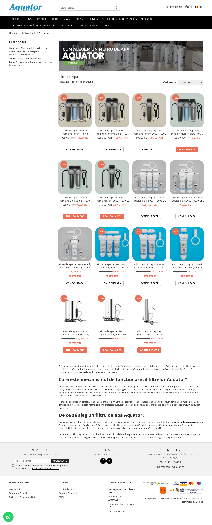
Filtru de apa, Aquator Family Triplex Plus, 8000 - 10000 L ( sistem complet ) (149, 199)
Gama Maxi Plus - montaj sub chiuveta (28, 48)
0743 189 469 (172, 462)
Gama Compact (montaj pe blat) (25, 58)
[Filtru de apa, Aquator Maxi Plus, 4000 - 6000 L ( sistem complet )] (187, 244)
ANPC (61, 497)
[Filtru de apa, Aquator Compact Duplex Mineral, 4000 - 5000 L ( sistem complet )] (75, 311)
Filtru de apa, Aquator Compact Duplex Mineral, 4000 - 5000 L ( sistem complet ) (75, 333)
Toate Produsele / (28, 33)
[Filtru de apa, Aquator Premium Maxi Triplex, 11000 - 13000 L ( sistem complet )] (187, 110)
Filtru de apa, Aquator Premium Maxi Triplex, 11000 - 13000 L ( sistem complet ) (187, 132)
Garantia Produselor (69, 493)
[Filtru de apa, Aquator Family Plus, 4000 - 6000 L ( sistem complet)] (75, 244)
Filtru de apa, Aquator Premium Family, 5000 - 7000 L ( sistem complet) (149, 132)
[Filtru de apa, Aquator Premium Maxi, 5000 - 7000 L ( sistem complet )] (112, 177)
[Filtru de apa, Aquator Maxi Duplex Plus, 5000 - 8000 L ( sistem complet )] (149, 244)
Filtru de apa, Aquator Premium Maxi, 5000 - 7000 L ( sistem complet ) (112, 199)
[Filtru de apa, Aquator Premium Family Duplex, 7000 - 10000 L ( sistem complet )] (112, 110)
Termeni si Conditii (18, 493)
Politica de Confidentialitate (45, 468)
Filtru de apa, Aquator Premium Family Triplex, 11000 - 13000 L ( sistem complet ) (75, 132)
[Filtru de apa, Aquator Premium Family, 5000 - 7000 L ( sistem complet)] (149, 110)
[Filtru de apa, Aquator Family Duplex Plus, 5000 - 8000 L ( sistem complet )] (187, 177)
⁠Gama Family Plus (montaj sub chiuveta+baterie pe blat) (24, 53)
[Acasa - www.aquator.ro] (25, 7)
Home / (13, 33)
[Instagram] (109, 461)
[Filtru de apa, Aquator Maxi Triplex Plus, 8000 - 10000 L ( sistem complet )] (112, 244)
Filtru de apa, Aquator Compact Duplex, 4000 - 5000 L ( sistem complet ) (112, 333)
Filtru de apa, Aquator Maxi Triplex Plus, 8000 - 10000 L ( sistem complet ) (112, 266)
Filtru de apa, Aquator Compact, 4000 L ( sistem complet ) (149, 333)
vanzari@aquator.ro (172, 466)
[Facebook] (103, 461)
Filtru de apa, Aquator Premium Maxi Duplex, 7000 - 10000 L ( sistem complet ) (75, 199)
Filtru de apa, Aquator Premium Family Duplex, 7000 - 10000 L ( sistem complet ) (112, 132)
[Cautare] (117, 8)
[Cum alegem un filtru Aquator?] (131, 56)
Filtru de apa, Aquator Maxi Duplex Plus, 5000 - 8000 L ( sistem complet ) (149, 266)
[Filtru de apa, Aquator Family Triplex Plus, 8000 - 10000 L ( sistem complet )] (149, 177)
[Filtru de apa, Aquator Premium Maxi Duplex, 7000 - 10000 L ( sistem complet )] (75, 177)
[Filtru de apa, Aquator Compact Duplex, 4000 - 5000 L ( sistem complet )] (112, 311)
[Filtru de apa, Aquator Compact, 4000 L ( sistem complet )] (149, 311)
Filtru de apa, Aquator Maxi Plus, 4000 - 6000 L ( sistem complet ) (187, 266)
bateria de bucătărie (185, 421)
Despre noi (14, 489)
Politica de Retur (67, 489)
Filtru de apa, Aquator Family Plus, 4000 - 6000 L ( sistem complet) (75, 266)
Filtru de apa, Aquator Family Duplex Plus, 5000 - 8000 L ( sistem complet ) (187, 199)
